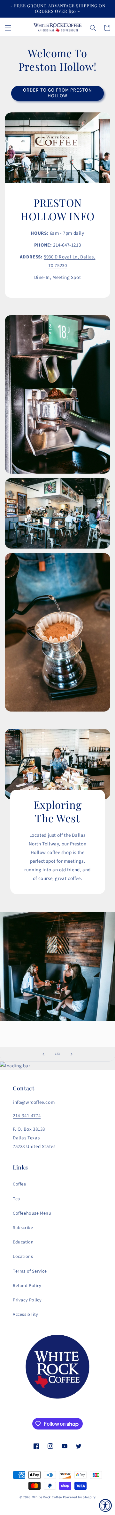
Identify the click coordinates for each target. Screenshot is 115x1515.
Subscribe (23, 1228)
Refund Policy (27, 1286)
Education (23, 1242)
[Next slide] (72, 1054)
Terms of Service (30, 1271)
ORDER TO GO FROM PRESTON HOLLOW (57, 93)
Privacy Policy (27, 1300)
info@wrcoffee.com (34, 1102)
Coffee (19, 1184)
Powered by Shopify (79, 1497)
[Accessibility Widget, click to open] (105, 1505)
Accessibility (25, 1314)
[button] (8, 28)
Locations (23, 1256)
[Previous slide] (43, 1054)
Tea (16, 1199)
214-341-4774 (27, 1115)
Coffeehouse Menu (32, 1213)
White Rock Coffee (47, 1497)
